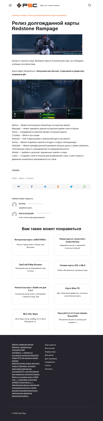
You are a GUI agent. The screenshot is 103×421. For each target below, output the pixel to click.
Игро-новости (50, 345)
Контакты (49, 369)
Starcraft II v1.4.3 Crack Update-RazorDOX (73, 314)
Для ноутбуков (51, 359)
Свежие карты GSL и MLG (72, 265)
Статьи (48, 365)
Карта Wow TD (72, 288)
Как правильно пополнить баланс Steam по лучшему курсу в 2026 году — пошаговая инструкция (26, 377)
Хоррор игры (50, 352)
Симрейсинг (50, 362)
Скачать (15, 170)
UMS (15, 178)
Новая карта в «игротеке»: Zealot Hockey (72, 240)
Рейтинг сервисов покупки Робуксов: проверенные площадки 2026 (22, 347)
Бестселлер (50, 348)
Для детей (49, 355)
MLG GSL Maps (30, 314)
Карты (22, 178)
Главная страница (19, 15)
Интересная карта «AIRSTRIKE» (30, 239)
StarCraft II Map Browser (30, 265)
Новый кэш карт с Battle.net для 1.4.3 (30, 288)
